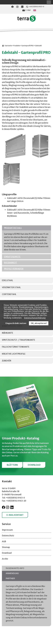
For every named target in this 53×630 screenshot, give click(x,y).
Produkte (16, 46)
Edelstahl (7, 280)
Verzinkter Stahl (11, 287)
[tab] (26, 568)
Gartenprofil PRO (27, 46)
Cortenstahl (9, 294)
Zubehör (6, 360)
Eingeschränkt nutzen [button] (16, 323)
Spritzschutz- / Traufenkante (18, 340)
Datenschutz (8, 535)
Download (34, 465)
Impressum (7, 530)
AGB (4, 541)
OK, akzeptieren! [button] (39, 323)
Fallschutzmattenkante (15, 347)
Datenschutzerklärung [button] (35, 318)
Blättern (12, 465)
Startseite (8, 46)
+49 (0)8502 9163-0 (36, 7)
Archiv (5, 559)
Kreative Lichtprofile (13, 354)
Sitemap (6, 547)
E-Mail (28, 10)
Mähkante (7, 333)
